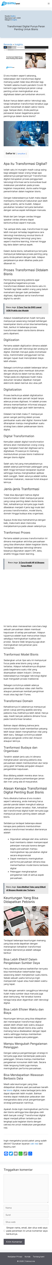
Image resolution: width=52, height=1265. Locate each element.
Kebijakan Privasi (15, 1256)
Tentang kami (38, 1256)
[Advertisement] (26, 598)
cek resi (34, 1143)
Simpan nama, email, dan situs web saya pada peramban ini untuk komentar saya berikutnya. (27, 1230)
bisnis (9, 1090)
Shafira (13, 16)
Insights (14, 20)
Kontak (27, 1256)
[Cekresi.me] (10, 3)
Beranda (8, 44)
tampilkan (21, 154)
